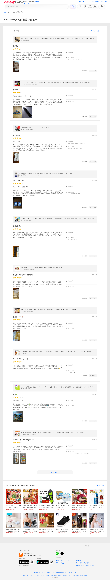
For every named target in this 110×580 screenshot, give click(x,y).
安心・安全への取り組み (82, 563)
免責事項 (60, 575)
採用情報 (65, 575)
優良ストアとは (60, 563)
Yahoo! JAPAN (80, 1)
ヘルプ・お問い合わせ (73, 575)
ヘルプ (105, 1)
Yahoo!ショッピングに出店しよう (94, 1)
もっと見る (100, 485)
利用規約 (48, 575)
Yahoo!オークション (61, 572)
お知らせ (58, 565)
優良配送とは (79, 560)
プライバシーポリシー (28, 575)
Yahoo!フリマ (72, 572)
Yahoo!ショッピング (39, 572)
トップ (4, 12)
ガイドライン (54, 575)
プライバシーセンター (39, 575)
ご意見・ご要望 (83, 575)
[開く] (16, 66)
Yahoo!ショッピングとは (62, 560)
